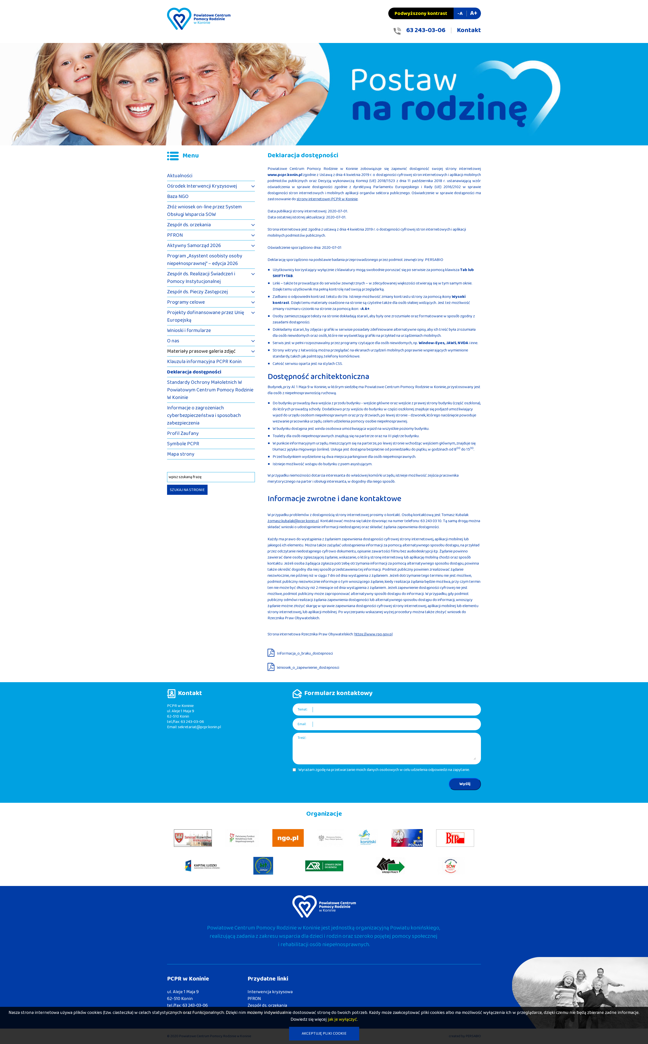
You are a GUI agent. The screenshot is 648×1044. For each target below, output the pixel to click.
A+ (473, 13)
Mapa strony (180, 454)
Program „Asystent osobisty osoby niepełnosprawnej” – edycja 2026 (204, 259)
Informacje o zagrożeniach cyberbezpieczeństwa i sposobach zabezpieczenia (204, 415)
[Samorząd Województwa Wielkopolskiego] (193, 838)
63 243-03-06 (426, 30)
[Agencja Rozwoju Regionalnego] (324, 865)
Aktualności (179, 176)
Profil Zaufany (183, 433)
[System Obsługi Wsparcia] (451, 866)
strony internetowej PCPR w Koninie (327, 199)
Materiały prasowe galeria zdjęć (201, 351)
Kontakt (469, 30)
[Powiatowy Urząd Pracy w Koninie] (391, 866)
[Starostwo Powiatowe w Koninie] (367, 838)
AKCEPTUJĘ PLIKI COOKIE (324, 1033)
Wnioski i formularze (189, 330)
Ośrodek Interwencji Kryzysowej (202, 186)
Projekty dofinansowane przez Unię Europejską (205, 316)
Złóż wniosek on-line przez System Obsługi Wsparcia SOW (204, 210)
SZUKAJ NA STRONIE (187, 490)
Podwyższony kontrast (421, 13)
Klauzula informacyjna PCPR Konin (204, 361)
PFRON (175, 235)
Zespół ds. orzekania (189, 225)
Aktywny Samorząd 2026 (194, 245)
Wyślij (464, 784)
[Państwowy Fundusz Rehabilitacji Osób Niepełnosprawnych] (242, 838)
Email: (302, 724)
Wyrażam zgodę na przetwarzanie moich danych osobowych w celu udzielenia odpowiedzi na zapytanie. (384, 770)
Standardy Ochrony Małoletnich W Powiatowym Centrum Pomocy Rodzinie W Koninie (210, 390)
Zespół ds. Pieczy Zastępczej (197, 292)
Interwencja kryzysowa (270, 991)
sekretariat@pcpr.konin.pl (199, 727)
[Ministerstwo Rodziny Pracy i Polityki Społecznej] (330, 838)
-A (459, 13)
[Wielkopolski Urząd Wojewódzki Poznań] (407, 838)
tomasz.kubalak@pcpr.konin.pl (293, 521)
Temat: (303, 709)
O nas (173, 341)
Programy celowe (186, 302)
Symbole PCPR (183, 444)
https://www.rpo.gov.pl (373, 634)
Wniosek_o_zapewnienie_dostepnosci (308, 667)
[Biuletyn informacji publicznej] (455, 838)
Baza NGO (178, 196)
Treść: (302, 738)
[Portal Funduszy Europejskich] (202, 866)
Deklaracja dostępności (194, 372)
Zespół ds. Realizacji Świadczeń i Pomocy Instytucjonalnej (201, 277)
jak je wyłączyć (342, 1019)
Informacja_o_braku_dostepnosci (305, 653)
